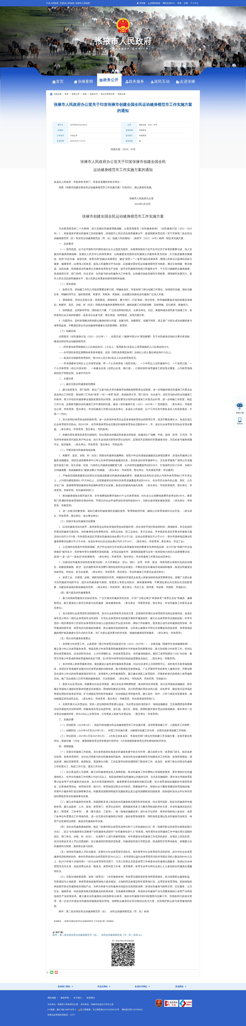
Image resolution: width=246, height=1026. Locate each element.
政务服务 (136, 81)
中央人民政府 (52, 3)
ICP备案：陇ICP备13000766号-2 (61, 1009)
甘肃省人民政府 (67, 3)
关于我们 (77, 998)
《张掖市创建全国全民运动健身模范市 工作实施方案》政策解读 (88, 921)
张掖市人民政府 (83, 3)
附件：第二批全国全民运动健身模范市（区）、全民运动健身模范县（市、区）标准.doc (97, 935)
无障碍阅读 (155, 3)
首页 (60, 81)
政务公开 (111, 80)
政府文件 (94, 94)
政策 (85, 94)
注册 (186, 3)
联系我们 (91, 998)
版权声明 (65, 998)
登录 (179, 3)
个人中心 (194, 3)
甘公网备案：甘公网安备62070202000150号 (99, 1009)
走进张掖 (187, 81)
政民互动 (162, 81)
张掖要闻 (85, 81)
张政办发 (121, 94)
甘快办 (240, 424)
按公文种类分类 (107, 94)
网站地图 (52, 998)
